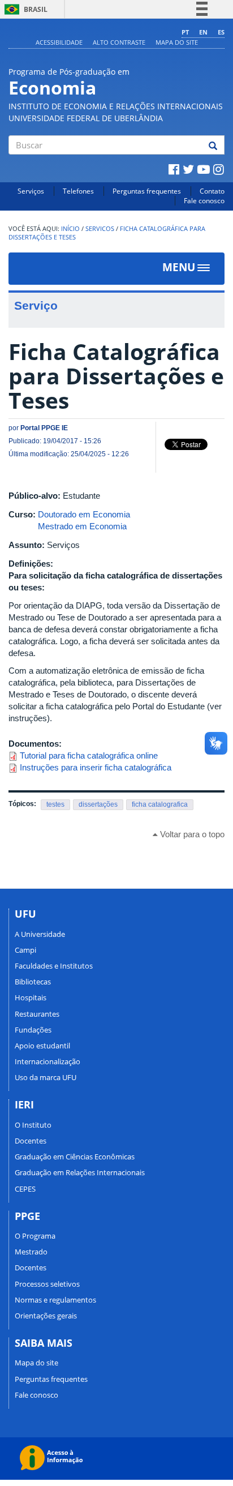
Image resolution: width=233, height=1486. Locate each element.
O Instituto (33, 1125)
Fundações (33, 1030)
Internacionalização (47, 1061)
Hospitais (30, 997)
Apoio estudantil (42, 1045)
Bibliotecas (33, 982)
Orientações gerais (46, 1316)
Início (70, 229)
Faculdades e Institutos (54, 966)
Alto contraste (119, 42)
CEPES (25, 1189)
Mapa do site (177, 42)
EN (203, 32)
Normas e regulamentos (55, 1300)
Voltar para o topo (191, 834)
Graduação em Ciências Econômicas (75, 1156)
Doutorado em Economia (84, 514)
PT (185, 32)
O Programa (35, 1236)
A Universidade (40, 934)
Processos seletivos (47, 1284)
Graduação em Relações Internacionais (80, 1172)
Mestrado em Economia (82, 526)
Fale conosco (204, 200)
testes (55, 804)
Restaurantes (37, 1014)
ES (221, 32)
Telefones (78, 191)
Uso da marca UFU (45, 1077)
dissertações (98, 804)
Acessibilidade (59, 42)
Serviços (31, 191)
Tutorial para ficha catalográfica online (89, 755)
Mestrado (31, 1252)
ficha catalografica (160, 804)
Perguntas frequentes (147, 191)
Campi (25, 950)
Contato (212, 191)
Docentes (30, 1141)
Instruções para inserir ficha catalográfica (95, 767)
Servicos (99, 229)
